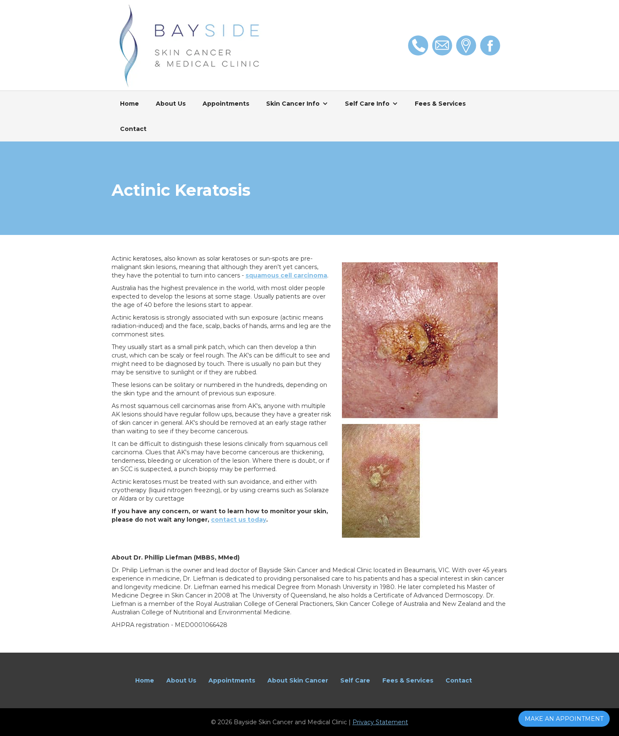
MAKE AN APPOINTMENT (564, 719)
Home (129, 103)
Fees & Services (440, 103)
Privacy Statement (380, 722)
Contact (133, 129)
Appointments (226, 103)
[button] (297, 103)
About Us (171, 103)
